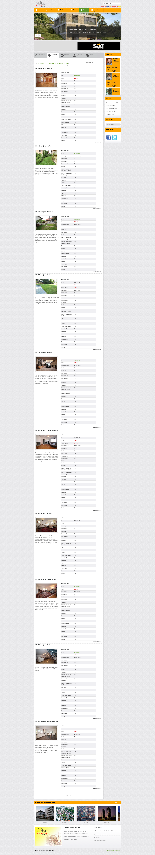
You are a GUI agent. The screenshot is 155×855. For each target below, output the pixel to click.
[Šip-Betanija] (45, 813)
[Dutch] (107, 6)
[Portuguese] (117, 6)
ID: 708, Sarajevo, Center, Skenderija (46, 430)
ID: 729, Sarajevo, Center (43, 275)
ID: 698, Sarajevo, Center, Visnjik (45, 579)
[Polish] (115, 6)
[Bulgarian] (102, 6)
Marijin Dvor (106, 822)
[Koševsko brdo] (66, 813)
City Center (86, 822)
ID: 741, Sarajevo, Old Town (44, 211)
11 (53, 63)
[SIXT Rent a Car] (99, 50)
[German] (110, 6)
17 (64, 63)
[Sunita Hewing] (48, 4)
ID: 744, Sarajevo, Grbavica (43, 68)
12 (55, 63)
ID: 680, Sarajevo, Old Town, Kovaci (46, 721)
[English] (100, 6)
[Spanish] (119, 6)
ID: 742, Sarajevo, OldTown (43, 146)
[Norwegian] (114, 6)
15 (61, 63)
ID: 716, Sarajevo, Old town (43, 352)
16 (62, 63)
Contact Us (77, 75)
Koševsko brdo (65, 822)
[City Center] (87, 813)
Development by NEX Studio (113, 850)
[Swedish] (120, 6)
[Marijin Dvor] (107, 813)
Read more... (98, 142)
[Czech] (103, 6)
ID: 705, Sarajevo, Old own (43, 513)
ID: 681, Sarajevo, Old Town (44, 645)
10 (52, 63)
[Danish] (105, 6)
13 (57, 63)
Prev (38, 63)
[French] (109, 6)
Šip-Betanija (44, 822)
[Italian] (112, 6)
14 (59, 63)
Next (67, 63)
